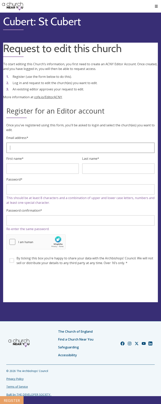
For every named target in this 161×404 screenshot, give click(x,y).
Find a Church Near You (75, 339)
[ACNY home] (12, 6)
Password (14, 179)
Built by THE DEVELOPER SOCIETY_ (28, 394)
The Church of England (75, 331)
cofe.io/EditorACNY (48, 97)
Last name (90, 158)
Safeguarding (68, 347)
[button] (156, 6)
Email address (17, 138)
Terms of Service (17, 386)
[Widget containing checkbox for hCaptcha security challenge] (36, 241)
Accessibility (67, 355)
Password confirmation (24, 210)
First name (15, 158)
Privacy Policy (15, 379)
